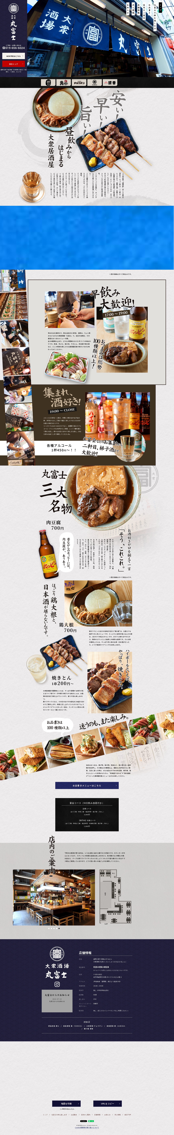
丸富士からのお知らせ (57, 1001)
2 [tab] (51, 928)
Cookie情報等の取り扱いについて (87, 1127)
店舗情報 (97, 1115)
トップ (45, 1115)
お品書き (74, 1115)
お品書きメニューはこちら (87, 785)
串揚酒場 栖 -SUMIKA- (116, 1026)
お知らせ (107, 1115)
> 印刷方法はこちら (67, 1109)
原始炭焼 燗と (53, 1026)
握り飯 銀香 (88, 1029)
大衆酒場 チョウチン (94, 1026)
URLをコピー (107, 1104)
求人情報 (118, 1115)
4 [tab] (56, 928)
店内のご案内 (85, 1115)
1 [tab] (48, 928)
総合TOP (128, 1115)
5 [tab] (59, 928)
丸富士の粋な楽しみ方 (59, 1115)
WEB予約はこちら (13, 56)
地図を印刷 (66, 1104)
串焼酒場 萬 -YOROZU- (73, 1026)
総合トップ (13, 64)
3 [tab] (54, 928)
